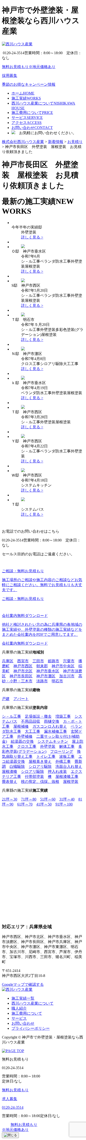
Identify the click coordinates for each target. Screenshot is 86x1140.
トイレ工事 (45, 756)
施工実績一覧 (22, 998)
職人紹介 (19, 1008)
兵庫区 (7, 661)
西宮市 (23, 661)
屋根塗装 (70, 781)
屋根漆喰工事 (66, 776)
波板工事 (67, 756)
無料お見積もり (15, 1090)
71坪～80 (28, 799)
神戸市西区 (22, 666)
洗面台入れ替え (68, 766)
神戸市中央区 (63, 666)
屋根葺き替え (40, 761)
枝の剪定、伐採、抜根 (40, 781)
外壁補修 (24, 736)
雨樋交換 (51, 721)
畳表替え (9, 781)
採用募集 (9, 76)
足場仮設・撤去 (38, 716)
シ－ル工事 (11, 716)
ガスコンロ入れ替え (49, 726)
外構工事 (63, 761)
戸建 (6, 699)
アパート (21, 699)
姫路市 (53, 661)
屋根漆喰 (9, 771)
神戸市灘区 (45, 676)
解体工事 (67, 746)
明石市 (57, 681)
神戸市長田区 (21, 676)
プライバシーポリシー (30, 1028)
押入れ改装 (57, 771)
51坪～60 (47, 799)
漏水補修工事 (55, 731)
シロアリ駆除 (40, 766)
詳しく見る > (32, 237)
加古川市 (67, 676)
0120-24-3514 (12, 1107)
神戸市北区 (22, 671)
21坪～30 (9, 799)
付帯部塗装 (34, 776)
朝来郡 (42, 666)
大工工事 (32, 731)
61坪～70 (24, 804)
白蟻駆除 (17, 766)
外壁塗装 (47, 746)
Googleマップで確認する (23, 984)
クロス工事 (26, 746)
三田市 (38, 661)
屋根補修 (21, 726)
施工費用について (26, 1013)
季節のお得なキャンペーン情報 (28, 84)
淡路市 (42, 681)
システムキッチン (53, 741)
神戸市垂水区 (47, 671)
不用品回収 (30, 721)
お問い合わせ (22, 1023)
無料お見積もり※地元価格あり (28, 67)
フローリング (61, 751)
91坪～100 (64, 804)
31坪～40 (67, 799)
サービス (19, 1018)
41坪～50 (44, 804)
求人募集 (9, 1099)
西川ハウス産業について (32, 1003)
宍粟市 (69, 661)
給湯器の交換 (22, 741)
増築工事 (63, 716)
